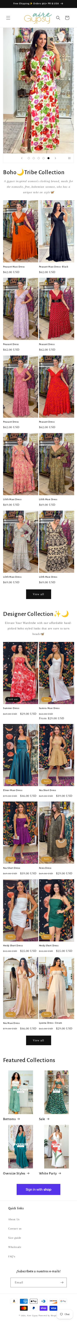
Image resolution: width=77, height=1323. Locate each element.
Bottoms (9, 1119)
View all (38, 594)
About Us (14, 1219)
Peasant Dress (11, 344)
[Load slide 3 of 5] (38, 158)
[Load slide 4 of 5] (43, 158)
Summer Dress (11, 708)
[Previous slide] (21, 158)
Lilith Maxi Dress (12, 499)
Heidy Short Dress (13, 945)
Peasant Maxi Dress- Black (53, 266)
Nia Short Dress (47, 790)
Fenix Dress (45, 868)
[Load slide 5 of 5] (48, 158)
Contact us (15, 1228)
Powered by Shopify (48, 1315)
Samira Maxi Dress (49, 708)
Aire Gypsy (33, 1315)
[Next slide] (55, 158)
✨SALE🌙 (38, 90)
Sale (42, 1119)
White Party (48, 1173)
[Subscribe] (62, 1282)
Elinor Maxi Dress (12, 790)
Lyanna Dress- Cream (50, 1023)
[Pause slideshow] (69, 158)
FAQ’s (11, 1256)
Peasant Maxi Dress (14, 266)
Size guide (14, 1237)
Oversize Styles (14, 1173)
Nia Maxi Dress (11, 1023)
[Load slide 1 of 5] (28, 158)
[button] (8, 17)
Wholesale (14, 1247)
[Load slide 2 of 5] (33, 158)
